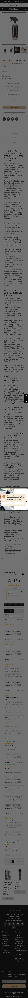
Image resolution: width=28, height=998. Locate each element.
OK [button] (13, 503)
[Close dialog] (27, 489)
